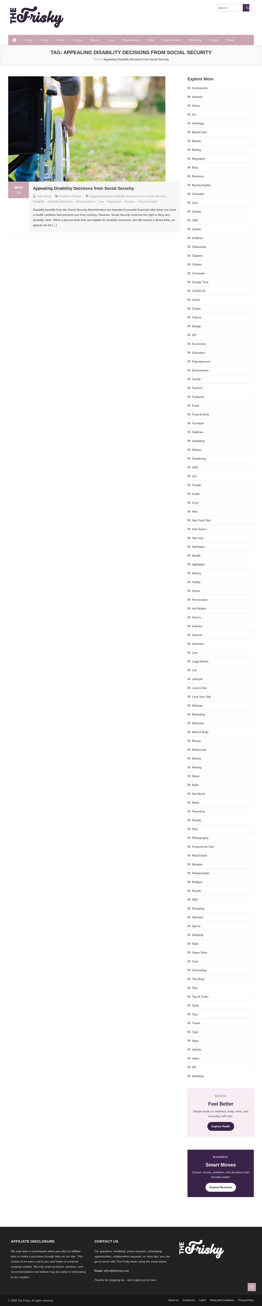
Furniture (198, 423)
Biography (198, 158)
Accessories (200, 88)
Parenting (195, 40)
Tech (195, 961)
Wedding (197, 1076)
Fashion (197, 388)
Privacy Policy (246, 1300)
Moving (196, 767)
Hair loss (197, 538)
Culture (196, 317)
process (129, 201)
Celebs (77, 40)
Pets (195, 829)
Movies (94, 40)
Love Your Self (201, 696)
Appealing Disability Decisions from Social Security (84, 188)
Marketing (198, 714)
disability (38, 201)
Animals (197, 96)
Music (196, 776)
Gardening (199, 458)
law (101, 201)
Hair (194, 511)
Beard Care (199, 132)
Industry (197, 626)
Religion (197, 882)
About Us (173, 1300)
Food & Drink (200, 414)
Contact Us (189, 1300)
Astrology (198, 123)
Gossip (196, 485)
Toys (195, 1014)
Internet (197, 635)
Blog (195, 167)
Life (194, 670)
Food (195, 405)
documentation (85, 201)
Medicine (198, 723)
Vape (195, 1040)
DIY (194, 335)
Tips (194, 987)
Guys (195, 502)
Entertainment (171, 40)
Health (60, 40)
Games (196, 449)
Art (194, 114)
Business (198, 176)
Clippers (197, 255)
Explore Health (220, 1126)
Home (29, 40)
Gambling (198, 441)
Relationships (131, 40)
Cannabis (198, 194)
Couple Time (200, 282)
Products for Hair (203, 846)
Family (196, 379)
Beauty (196, 141)
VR (194, 1067)
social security (147, 201)
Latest (202, 1300)
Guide (196, 493)
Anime (196, 105)
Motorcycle (199, 749)
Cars (195, 202)
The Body (198, 979)
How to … (198, 617)
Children (197, 238)
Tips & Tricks (200, 996)
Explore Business (221, 1187)
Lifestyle (197, 679)
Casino (196, 211)
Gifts (195, 467)
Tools (195, 1005)
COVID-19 (198, 291)
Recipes (197, 864)
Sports (196, 926)
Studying (197, 935)
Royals (213, 40)
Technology (199, 970)
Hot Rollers (199, 608)
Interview (198, 643)
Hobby (196, 582)
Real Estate (199, 855)
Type (195, 1032)
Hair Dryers (199, 529)
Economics (199, 343)
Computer (198, 273)
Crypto (196, 308)
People (76, 196)
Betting (196, 149)
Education (198, 352)
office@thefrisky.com (116, 1270)
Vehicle (196, 1049)
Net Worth (198, 793)
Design (196, 326)
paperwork (114, 201)
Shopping (198, 908)
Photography (200, 837)
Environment (200, 370)
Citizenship (199, 246)
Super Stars (199, 952)
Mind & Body (200, 732)
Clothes (197, 264)
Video (195, 1058)
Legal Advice (200, 661)
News (44, 40)
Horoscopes (200, 599)
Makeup (197, 705)
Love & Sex (199, 688)
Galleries (197, 432)
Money (196, 740)
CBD (195, 220)
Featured (198, 396)
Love (111, 40)
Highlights (198, 564)
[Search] (246, 7)
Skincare (197, 917)
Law (194, 652)
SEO (195, 899)
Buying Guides (201, 185)
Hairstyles (198, 546)
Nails (195, 785)
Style (151, 40)
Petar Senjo (44, 196)
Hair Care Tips (201, 520)
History (196, 573)
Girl (194, 476)
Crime (196, 299)
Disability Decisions (60, 201)
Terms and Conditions (222, 1300)
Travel (230, 40)
